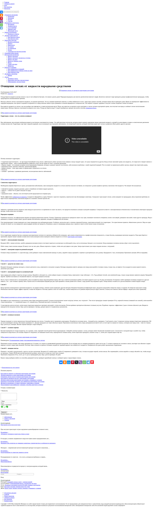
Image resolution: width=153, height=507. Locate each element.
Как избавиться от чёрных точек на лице (20, 70)
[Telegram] (88, 362)
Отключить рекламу (10, 493)
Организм (11, 18)
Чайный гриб (12, 29)
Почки (10, 50)
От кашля (11, 46)
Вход (2, 477)
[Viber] (80, 362)
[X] (76, 362)
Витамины (11, 24)
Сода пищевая (12, 27)
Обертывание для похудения (16, 82)
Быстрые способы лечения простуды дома (17, 486)
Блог (5, 5)
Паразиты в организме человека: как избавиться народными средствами (22, 381)
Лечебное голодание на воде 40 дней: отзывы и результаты (22, 485)
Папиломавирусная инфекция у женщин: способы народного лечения (22, 384)
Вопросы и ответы (13, 34)
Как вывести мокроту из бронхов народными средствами (18, 373)
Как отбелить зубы (13, 72)
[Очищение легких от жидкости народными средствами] (76, 90)
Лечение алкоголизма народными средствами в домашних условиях (21, 380)
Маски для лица (12, 59)
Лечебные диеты (13, 78)
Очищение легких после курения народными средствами (18, 377)
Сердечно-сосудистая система (17, 51)
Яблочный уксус (13, 31)
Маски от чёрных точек (15, 61)
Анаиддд (10, 93)
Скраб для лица (12, 64)
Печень (10, 19)
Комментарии (8, 501)
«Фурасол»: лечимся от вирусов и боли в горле (15, 434)
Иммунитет (11, 45)
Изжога (10, 43)
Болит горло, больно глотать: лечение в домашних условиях (23, 488)
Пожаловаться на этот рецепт (11, 367)
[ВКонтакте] (61, 362)
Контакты (7, 8)
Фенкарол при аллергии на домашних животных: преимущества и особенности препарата (28, 443)
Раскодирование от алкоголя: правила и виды (14, 452)
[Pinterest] (72, 362)
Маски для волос (13, 56)
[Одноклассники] (65, 362)
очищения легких (91, 108)
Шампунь (11, 66)
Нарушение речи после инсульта (10, 425)
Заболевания (8, 417)
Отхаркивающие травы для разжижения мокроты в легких (27, 340)
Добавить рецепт (9, 4)
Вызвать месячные (13, 42)
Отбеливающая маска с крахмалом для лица (23, 483)
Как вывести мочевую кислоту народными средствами (17, 378)
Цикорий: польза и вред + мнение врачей (19, 482)
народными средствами (75, 236)
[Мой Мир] (68, 362)
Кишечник (11, 16)
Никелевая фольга (6, 461)
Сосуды (10, 21)
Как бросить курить (14, 37)
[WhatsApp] (84, 362)
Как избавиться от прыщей (16, 69)
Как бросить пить (13, 39)
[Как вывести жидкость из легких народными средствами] (19, 113)
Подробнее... (4, 432)
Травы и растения (9, 418)
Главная (6, 2)
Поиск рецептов (9, 496)
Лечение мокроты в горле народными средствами (16, 375)
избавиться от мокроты (20, 197)
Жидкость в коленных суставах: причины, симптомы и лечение (20, 383)
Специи (6, 420)
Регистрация (4, 472)
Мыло (9, 62)
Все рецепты (8, 7)
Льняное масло (12, 26)
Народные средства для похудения (18, 80)
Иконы (10, 75)
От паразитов (12, 48)
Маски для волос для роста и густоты (19, 58)
